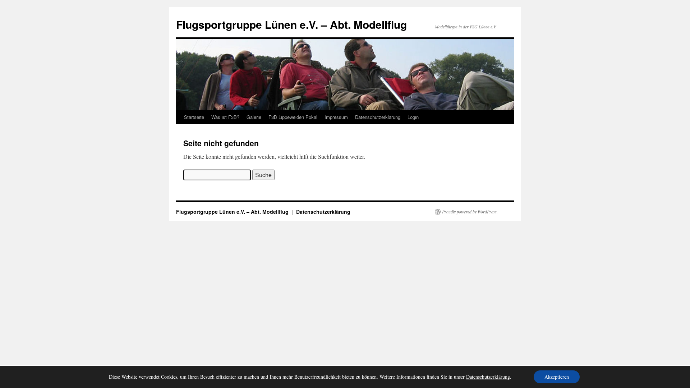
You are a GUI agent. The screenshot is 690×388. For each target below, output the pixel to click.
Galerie (254, 117)
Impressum (336, 117)
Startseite (194, 117)
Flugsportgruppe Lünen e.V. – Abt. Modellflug (291, 24)
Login (413, 117)
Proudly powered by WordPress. (470, 211)
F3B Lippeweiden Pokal (292, 117)
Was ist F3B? (225, 117)
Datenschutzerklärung (377, 117)
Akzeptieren (556, 376)
